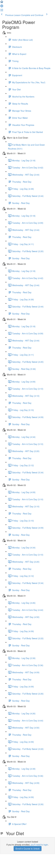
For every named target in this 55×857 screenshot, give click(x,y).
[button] (2, 2)
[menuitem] (2, 6)
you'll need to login (39, 844)
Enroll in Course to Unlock (28, 848)
